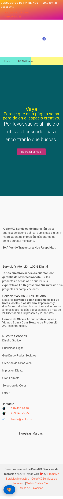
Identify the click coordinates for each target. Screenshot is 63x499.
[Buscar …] (53, 38)
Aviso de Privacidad (31, 488)
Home (7, 61)
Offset (5, 393)
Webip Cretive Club (37, 483)
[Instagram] (31, 426)
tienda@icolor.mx (21, 419)
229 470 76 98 (20, 408)
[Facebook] (20, 426)
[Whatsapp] (41, 426)
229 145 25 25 (20, 413)
